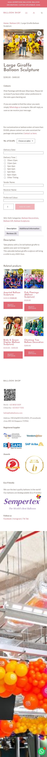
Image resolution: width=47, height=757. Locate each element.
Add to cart (25, 206)
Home (6, 23)
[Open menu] (26, 12)
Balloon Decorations (30, 218)
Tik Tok (26, 519)
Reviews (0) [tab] (12, 233)
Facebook (7, 519)
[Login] (34, 13)
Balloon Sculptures (22, 221)
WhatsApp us (14, 107)
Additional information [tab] (29, 228)
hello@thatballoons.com (13, 413)
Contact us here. (30, 133)
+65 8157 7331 (18, 408)
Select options (11, 305)
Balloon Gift (15, 23)
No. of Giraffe (9, 141)
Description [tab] (12, 228)
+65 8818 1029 (15, 405)
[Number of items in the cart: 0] (41, 13)
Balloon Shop (12, 13)
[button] (39, 33)
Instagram (17, 519)
